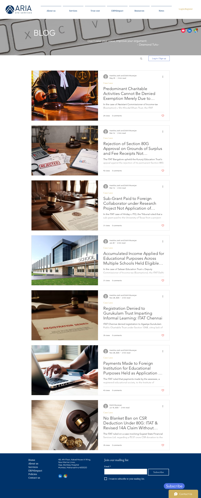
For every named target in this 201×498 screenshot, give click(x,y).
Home (31, 460)
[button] (183, 30)
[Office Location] (196, 30)
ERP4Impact (35, 470)
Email (107, 466)
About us (33, 463)
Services (33, 467)
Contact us (34, 477)
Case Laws (108, 83)
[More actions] (164, 76)
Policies (32, 474)
